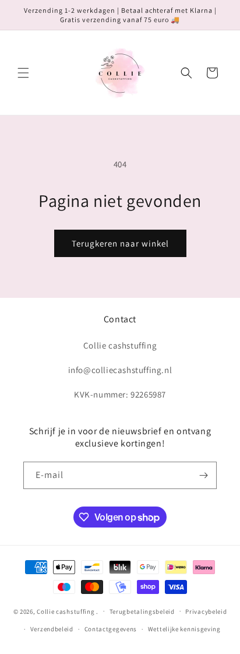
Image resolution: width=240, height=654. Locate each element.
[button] (23, 73)
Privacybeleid (206, 611)
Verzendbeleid (51, 629)
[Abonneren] (203, 475)
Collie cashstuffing (65, 611)
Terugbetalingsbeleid (142, 611)
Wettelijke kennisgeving (184, 629)
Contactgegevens (110, 629)
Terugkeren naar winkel (120, 243)
